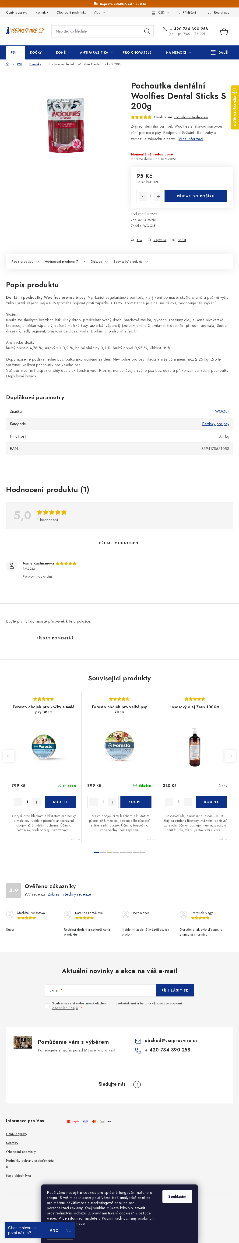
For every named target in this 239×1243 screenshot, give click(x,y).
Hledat (147, 31)
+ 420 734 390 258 (188, 29)
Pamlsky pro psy (215, 424)
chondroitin (114, 331)
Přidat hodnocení (119, 543)
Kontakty (42, 12)
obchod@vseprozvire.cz (171, 1040)
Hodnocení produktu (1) (62, 261)
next (230, 756)
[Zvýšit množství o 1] (158, 196)
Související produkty (127, 261)
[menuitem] (15, 52)
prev (8, 756)
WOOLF (149, 225)
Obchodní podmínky (71, 12)
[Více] (219, 52)
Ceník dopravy (16, 12)
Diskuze (96, 261)
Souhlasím (177, 1196)
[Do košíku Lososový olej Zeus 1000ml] (211, 802)
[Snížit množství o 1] (143, 196)
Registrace (221, 12)
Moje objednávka (18, 1175)
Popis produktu (22, 261)
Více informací (191, 139)
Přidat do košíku (196, 196)
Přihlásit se (175, 990)
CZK (161, 12)
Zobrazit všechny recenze (69, 894)
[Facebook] (137, 1084)
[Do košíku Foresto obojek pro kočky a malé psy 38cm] (60, 802)
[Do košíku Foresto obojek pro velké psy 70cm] (136, 802)
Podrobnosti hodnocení (191, 117)
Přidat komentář (55, 638)
